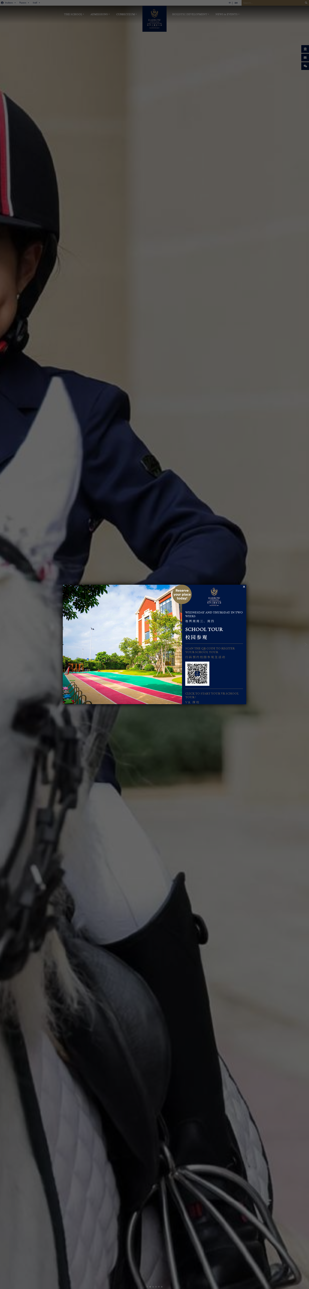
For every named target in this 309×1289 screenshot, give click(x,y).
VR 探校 (192, 702)
